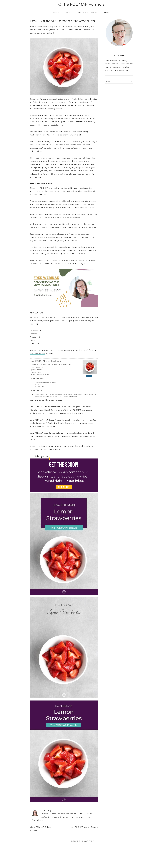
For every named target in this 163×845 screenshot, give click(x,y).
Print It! (89, 376)
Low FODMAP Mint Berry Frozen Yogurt (49, 420)
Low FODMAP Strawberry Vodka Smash (49, 407)
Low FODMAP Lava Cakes (42, 433)
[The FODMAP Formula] (59, 4)
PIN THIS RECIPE (37, 353)
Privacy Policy (75, 841)
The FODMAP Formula (83, 4)
